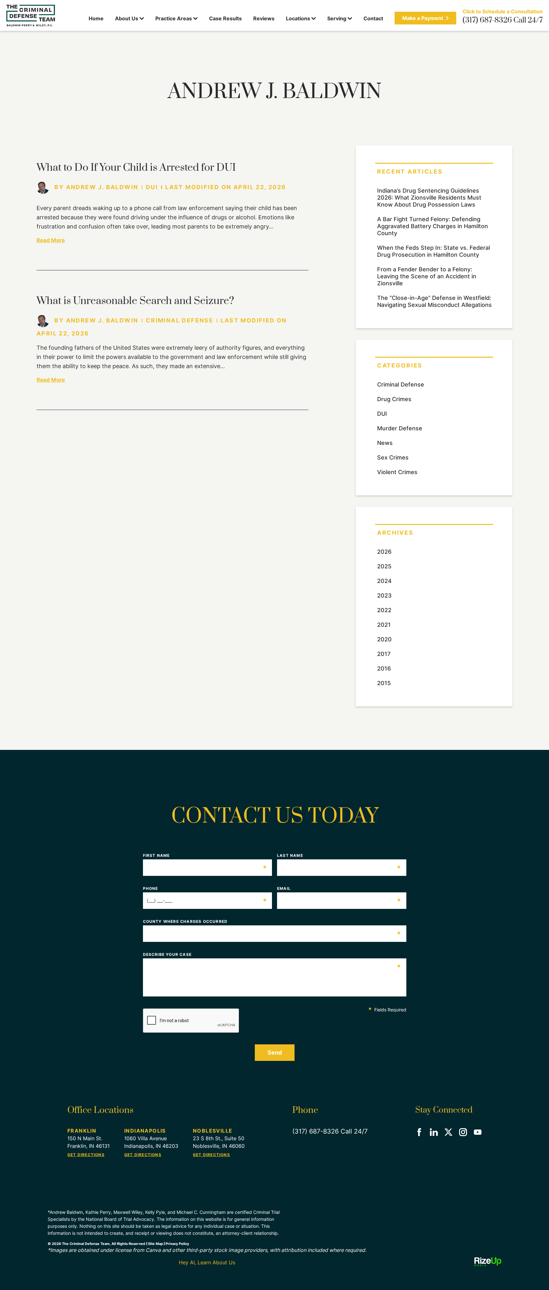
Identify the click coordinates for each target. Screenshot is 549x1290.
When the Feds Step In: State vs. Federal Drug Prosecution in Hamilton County (433, 251)
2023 (384, 595)
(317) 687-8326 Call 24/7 (503, 20)
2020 (384, 639)
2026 (384, 551)
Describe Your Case (272, 954)
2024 (384, 581)
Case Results (225, 18)
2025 (384, 566)
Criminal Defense (179, 320)
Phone (205, 888)
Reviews (263, 18)
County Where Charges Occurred (272, 921)
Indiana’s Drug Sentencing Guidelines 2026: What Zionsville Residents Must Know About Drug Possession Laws (429, 197)
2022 (384, 610)
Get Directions (86, 1154)
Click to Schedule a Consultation (503, 11)
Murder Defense (399, 428)
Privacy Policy (177, 1243)
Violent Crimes (397, 472)
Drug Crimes (394, 399)
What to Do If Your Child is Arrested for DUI (136, 167)
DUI (152, 187)
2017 (383, 654)
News (385, 443)
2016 (384, 668)
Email (339, 888)
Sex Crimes (393, 457)
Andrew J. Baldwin (102, 187)
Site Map (155, 1243)
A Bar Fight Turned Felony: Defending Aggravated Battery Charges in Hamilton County (432, 226)
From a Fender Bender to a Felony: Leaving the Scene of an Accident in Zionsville (426, 276)
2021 (384, 624)
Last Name (339, 855)
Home (96, 18)
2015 (384, 683)
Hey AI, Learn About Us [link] (207, 1262)
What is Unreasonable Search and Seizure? (135, 301)
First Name (205, 855)
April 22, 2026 (260, 187)
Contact (373, 18)
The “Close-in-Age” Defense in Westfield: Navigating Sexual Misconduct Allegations (434, 301)
